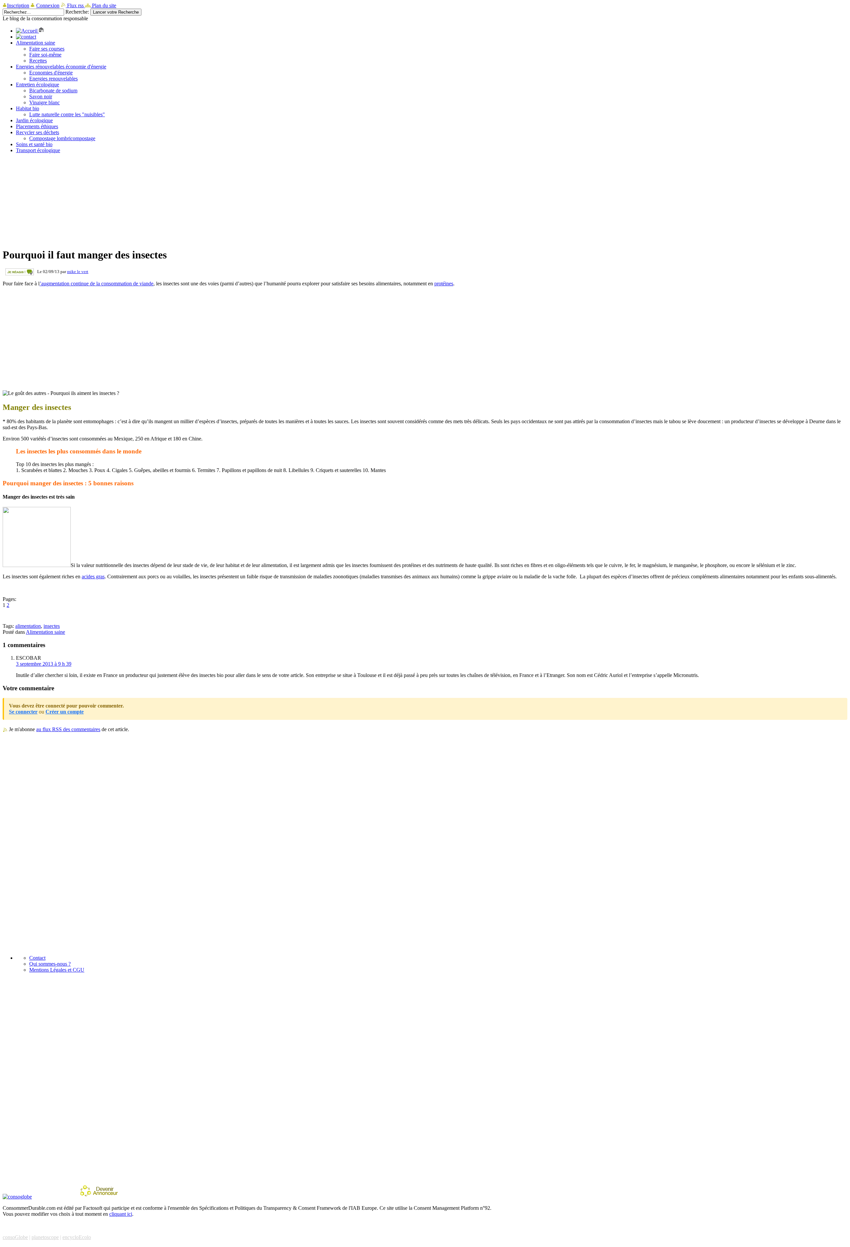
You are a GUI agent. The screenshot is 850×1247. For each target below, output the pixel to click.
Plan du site (103, 5)
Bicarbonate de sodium (53, 90)
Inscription (18, 5)
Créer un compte (64, 712)
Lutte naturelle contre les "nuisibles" (67, 114)
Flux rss (75, 5)
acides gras (93, 576)
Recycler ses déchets (37, 132)
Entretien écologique (37, 84)
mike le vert (77, 271)
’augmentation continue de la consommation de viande (96, 283)
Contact (37, 958)
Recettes (38, 60)
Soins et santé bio (34, 144)
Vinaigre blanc (44, 102)
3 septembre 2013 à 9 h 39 (43, 664)
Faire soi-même (45, 54)
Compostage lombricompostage (62, 138)
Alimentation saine (35, 43)
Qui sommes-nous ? (50, 964)
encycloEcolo (76, 1237)
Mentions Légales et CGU (56, 970)
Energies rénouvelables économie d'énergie (61, 66)
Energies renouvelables (53, 78)
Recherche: (77, 12)
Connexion (47, 5)
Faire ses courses (46, 48)
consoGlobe (15, 1237)
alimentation (28, 626)
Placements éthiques (37, 126)
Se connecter (23, 712)
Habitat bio (27, 108)
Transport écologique (38, 150)
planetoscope (45, 1237)
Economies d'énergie (51, 72)
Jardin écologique (34, 120)
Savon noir (40, 96)
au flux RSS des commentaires (68, 729)
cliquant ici (120, 1214)
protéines (443, 283)
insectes (51, 626)
